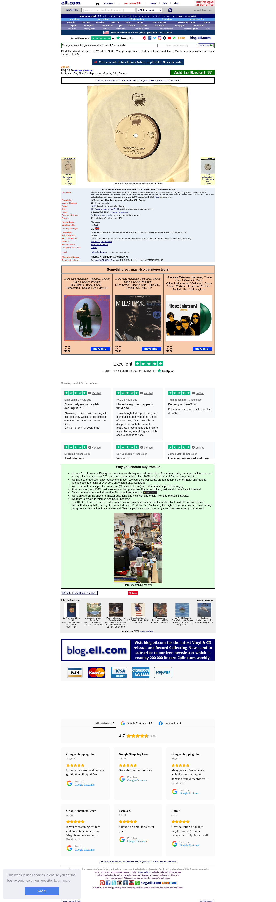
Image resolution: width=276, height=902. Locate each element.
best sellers (167, 19)
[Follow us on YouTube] (169, 39)
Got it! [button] (42, 891)
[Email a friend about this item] (79, 594)
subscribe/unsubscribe (159, 878)
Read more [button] (178, 783)
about (176, 3)
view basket (109, 3)
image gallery (144, 872)
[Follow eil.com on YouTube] (131, 884)
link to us (105, 872)
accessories (116, 872)
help (165, 3)
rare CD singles (159, 22)
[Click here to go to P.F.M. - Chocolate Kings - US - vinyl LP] (138, 615)
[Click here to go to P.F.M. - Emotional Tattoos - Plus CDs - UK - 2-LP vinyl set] (94, 615)
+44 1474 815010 (103, 260)
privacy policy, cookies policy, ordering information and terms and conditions (148, 888)
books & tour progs (186, 22)
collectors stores (142, 29)
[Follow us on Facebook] (149, 39)
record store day (197, 19)
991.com (128, 878)
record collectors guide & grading (136, 875)
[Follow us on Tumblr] (164, 39)
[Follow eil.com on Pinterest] (102, 884)
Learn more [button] (62, 880)
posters (207, 22)
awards (144, 25)
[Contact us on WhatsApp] (174, 39)
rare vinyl (100, 22)
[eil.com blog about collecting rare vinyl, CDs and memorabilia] (138, 660)
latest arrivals (103, 19)
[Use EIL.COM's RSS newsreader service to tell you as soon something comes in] (169, 883)
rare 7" (128, 22)
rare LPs (115, 22)
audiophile (88, 25)
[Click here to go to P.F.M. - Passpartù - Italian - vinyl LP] (160, 615)
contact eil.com (140, 878)
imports (73, 25)
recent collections (161, 875)
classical (131, 25)
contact (153, 3)
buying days (89, 29)
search (127, 872)
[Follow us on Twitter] (154, 39)
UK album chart (137, 19)
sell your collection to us (108, 875)
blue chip (71, 22)
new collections (166, 29)
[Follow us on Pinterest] (144, 39)
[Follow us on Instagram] (159, 39)
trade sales (120, 29)
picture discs (160, 25)
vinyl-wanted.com (114, 878)
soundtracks (107, 25)
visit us (106, 29)
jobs (208, 29)
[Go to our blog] (200, 39)
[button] (193, 672)
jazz (120, 25)
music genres (175, 872)
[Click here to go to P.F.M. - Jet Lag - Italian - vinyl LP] (204, 615)
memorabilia (199, 25)
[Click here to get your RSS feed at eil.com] (181, 39)
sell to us (72, 29)
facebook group (191, 29)
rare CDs (86, 22)
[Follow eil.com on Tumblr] (125, 884)
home (96, 872)
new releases (75, 19)
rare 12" (140, 22)
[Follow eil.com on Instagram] (119, 884)
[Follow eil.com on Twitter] (113, 884)
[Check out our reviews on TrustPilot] (150, 492)
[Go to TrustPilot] (102, 39)
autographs (180, 25)
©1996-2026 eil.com (102, 888)
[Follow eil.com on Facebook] (108, 884)
